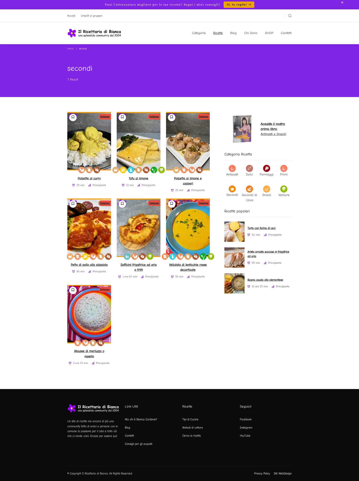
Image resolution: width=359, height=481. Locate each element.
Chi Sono (250, 33)
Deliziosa (105, 116)
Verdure (283, 195)
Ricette (218, 33)
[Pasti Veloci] (115, 170)
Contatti (286, 33)
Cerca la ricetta (191, 435)
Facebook (245, 419)
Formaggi (267, 174)
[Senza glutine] (123, 170)
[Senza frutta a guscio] (184, 170)
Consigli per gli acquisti (138, 444)
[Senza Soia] (81, 170)
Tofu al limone (138, 178)
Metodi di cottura (192, 427)
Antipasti (232, 174)
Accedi (71, 15)
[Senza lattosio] (131, 170)
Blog (233, 33)
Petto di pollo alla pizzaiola (89, 265)
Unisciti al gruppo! (91, 15)
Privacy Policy (262, 473)
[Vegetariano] (161, 170)
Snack (266, 195)
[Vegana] (154, 170)
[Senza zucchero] (97, 170)
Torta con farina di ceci (261, 228)
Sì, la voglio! (237, 4)
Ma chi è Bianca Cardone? (141, 419)
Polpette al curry (89, 178)
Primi (284, 174)
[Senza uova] (89, 170)
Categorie (199, 33)
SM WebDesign (283, 473)
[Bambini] (127, 256)
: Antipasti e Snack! (273, 129)
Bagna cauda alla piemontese (265, 280)
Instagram (246, 427)
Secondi (232, 195)
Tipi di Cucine (190, 419)
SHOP (269, 33)
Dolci (249, 174)
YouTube (245, 435)
